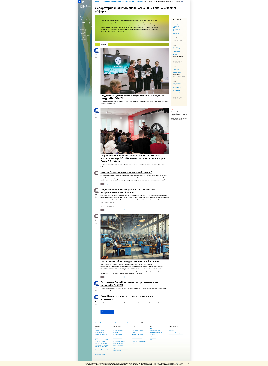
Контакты (82, 22)
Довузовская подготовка (118, 330)
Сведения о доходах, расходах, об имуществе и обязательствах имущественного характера (102, 347)
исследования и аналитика (110, 184)
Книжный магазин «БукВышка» (156, 332)
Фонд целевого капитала (100, 341)
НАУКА (133, 327)
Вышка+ (114, 336)
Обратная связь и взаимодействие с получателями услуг (120, 349)
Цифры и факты (98, 328)
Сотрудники (83, 17)
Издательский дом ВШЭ (155, 330)
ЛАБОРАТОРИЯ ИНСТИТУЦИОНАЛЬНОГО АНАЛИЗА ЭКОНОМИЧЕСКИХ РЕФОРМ (86, 8)
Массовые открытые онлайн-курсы (176, 333)
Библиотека (152, 328)
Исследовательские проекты (138, 330)
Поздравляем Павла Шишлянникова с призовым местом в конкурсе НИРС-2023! (129, 283)
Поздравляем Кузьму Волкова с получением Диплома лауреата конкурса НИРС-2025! (132, 97)
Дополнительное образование (119, 341)
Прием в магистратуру (117, 338)
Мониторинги (134, 332)
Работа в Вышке (98, 358)
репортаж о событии (122, 209)
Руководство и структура (100, 330)
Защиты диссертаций (136, 336)
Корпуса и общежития (99, 336)
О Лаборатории (83, 14)
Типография (152, 334)
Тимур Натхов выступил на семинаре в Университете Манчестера (127, 297)
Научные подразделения (137, 328)
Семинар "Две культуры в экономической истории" (126, 171)
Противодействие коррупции (101, 343)
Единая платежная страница (100, 356)
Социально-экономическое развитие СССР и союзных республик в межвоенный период (127, 191)
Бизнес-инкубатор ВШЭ (118, 345)
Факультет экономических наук (133, 322)
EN (179, 1)
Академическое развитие (137, 338)
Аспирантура (116, 339)
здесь (157, 363)
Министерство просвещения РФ (175, 332)
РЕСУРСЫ (152, 327)
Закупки (96, 338)
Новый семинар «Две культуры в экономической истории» (129, 261)
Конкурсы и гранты (135, 339)
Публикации (83, 19)
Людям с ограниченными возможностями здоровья (100, 353)
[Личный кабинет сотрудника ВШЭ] (185, 1)
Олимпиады (115, 332)
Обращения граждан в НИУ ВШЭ (101, 339)
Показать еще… (107, 312)
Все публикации (178, 103)
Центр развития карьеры (118, 343)
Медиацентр (152, 336)
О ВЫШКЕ (97, 327)
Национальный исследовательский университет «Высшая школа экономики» (110, 322)
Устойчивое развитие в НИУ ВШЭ (102, 332)
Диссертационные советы (137, 334)
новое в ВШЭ (108, 277)
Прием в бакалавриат (117, 334)
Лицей (114, 328)
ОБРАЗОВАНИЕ (117, 327)
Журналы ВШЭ (153, 338)
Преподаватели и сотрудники (101, 334)
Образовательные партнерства (119, 347)
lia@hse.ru (85, 39)
